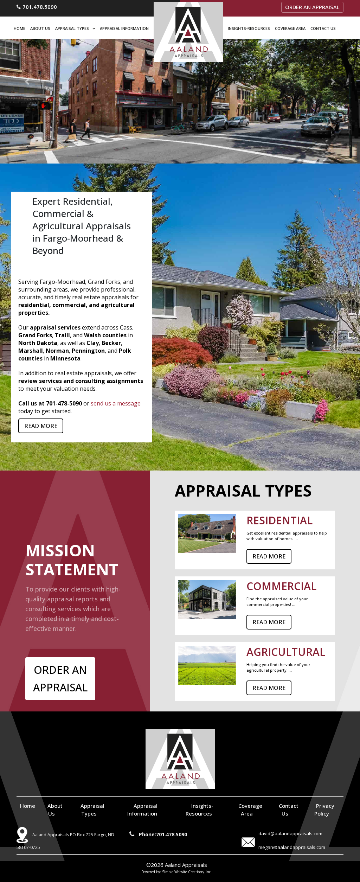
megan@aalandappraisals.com (291, 847)
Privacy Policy (324, 809)
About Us (40, 28)
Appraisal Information (124, 28)
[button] (27, 82)
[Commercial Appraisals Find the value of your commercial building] (180, 82)
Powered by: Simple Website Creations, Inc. (176, 871)
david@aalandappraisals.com (290, 833)
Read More (40, 426)
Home (19, 28)
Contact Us (323, 28)
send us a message (116, 403)
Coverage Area (290, 28)
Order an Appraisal (312, 7)
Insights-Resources (249, 28)
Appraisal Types (72, 28)
